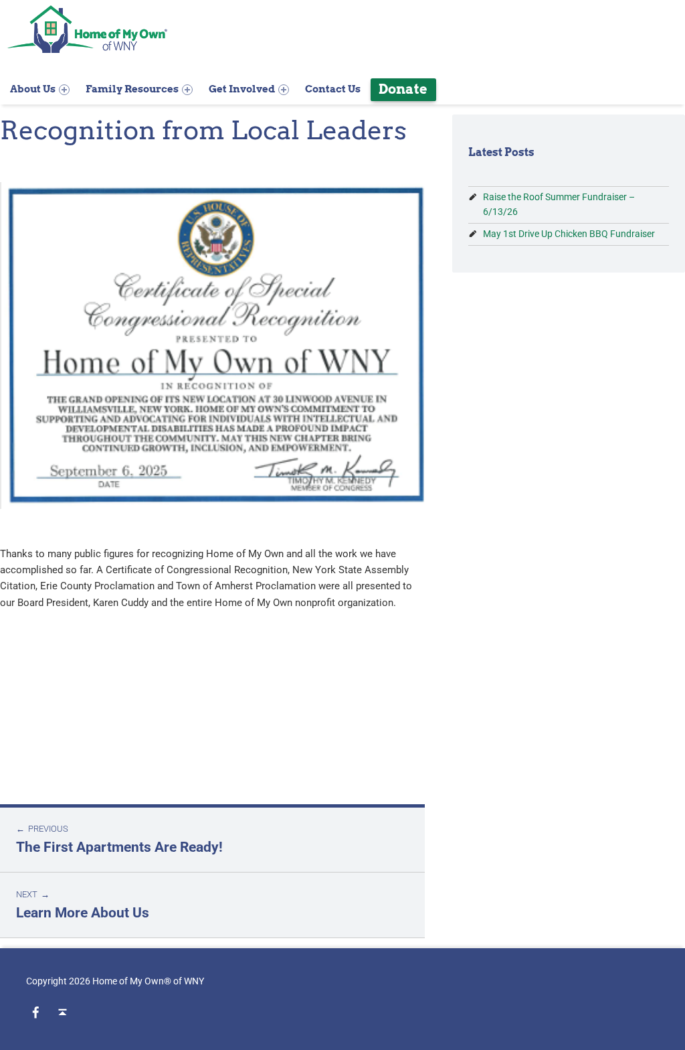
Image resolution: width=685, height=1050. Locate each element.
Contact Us (333, 89)
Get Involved (242, 89)
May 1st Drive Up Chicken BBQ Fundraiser (569, 233)
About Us (33, 89)
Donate (403, 89)
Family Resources (132, 89)
